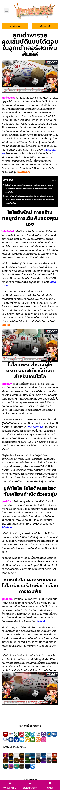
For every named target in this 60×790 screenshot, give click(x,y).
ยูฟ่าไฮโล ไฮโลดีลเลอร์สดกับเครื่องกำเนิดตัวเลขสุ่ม (29, 196)
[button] (6, 10)
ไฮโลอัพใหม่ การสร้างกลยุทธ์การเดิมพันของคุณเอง (29, 185)
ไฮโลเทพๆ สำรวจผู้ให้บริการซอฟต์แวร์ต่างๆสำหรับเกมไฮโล (28, 190)
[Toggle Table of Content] (51, 180)
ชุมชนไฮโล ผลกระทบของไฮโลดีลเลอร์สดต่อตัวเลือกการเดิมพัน (30, 201)
